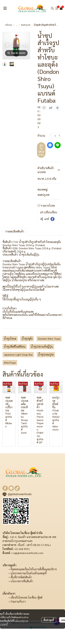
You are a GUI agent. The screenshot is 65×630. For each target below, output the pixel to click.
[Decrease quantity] (50, 135)
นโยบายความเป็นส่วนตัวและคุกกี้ (28, 573)
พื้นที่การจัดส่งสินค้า (21, 577)
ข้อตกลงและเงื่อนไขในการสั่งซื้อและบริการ (33, 569)
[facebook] (5, 488)
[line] (11, 488)
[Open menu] (5, 8)
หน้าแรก (8, 24)
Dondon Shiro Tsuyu (49, 338)
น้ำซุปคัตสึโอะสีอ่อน (15, 346)
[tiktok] (17, 488)
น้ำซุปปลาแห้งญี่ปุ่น (42, 346)
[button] (52, 8)
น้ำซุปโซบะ (10, 338)
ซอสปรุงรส (25, 24)
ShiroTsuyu (10, 362)
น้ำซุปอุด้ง (27, 338)
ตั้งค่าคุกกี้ (49, 619)
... (16, 24)
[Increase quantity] (59, 135)
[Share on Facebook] (52, 219)
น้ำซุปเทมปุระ (46, 354)
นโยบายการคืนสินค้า (21, 581)
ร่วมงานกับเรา (18, 601)
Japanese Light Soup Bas (18, 354)
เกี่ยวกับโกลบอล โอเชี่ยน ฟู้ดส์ (26, 597)
